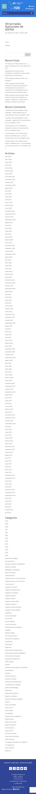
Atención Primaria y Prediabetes (15, 564)
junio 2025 (8, 194)
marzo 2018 (8, 438)
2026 (6, 555)
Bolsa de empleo (10, 573)
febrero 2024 (9, 240)
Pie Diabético (9, 713)
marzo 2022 (8, 306)
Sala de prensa (9, 728)
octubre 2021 (9, 320)
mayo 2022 (8, 300)
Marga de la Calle (13, 33)
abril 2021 (8, 337)
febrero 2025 (9, 205)
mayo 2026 (8, 162)
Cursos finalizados (10, 616)
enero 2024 (8, 243)
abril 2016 (8, 487)
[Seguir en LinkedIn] (18, 768)
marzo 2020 (8, 375)
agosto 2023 (8, 257)
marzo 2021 (8, 340)
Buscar (28, 54)
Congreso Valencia (10, 604)
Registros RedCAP (10, 725)
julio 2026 (8, 156)
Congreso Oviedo (10, 596)
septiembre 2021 (10, 323)
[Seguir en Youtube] (21, 768)
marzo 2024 (8, 237)
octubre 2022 (9, 286)
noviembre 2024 (10, 214)
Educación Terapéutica (12, 639)
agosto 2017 (8, 455)
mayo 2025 (8, 197)
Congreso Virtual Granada (13, 607)
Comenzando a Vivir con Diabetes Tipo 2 (17, 115)
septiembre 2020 (10, 357)
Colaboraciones (10, 575)
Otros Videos (9, 710)
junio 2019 (8, 398)
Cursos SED (8, 618)
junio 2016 (8, 481)
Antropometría (9, 561)
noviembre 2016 (10, 478)
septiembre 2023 (10, 254)
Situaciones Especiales (12, 736)
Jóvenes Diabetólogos (11, 687)
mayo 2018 (8, 432)
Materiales (8, 690)
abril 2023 (8, 268)
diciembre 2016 (10, 475)
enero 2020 (8, 380)
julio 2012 (8, 513)
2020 (6, 524)
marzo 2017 (8, 469)
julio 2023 (8, 260)
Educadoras (8, 641)
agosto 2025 (8, 188)
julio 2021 (8, 329)
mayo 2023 (8, 266)
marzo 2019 (8, 406)
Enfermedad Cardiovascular (13, 650)
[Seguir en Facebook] (10, 768)
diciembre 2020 (10, 349)
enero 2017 (8, 472)
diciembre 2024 (10, 211)
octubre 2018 (9, 421)
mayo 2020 (8, 369)
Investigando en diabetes (13, 685)
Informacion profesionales (13, 682)
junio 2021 (8, 332)
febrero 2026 (9, 171)
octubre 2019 (9, 389)
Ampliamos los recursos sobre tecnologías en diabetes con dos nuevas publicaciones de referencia (17, 73)
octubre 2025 (9, 182)
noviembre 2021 (10, 317)
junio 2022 (8, 297)
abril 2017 (8, 467)
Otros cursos (9, 707)
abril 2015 (8, 504)
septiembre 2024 (10, 220)
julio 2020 (8, 363)
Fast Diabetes (9, 670)
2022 (6, 535)
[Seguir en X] (14, 768)
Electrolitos (8, 644)
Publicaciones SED (10, 722)
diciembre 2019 (10, 383)
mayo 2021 (8, 334)
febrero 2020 (9, 377)
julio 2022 (8, 294)
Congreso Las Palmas (11, 593)
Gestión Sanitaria (10, 676)
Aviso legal (15, 763)
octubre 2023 (9, 251)
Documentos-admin (11, 636)
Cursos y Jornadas (10, 624)
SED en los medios (10, 733)
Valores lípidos (9, 748)
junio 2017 (8, 461)
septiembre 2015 (10, 495)
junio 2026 (8, 159)
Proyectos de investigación (13, 716)
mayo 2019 (8, 400)
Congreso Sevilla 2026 (12, 601)
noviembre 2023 (10, 248)
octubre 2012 (9, 510)
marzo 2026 (8, 168)
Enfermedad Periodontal (12, 656)
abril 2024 (8, 234)
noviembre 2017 (10, 449)
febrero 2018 (9, 441)
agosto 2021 (8, 326)
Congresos (8, 613)
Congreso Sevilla (10, 598)
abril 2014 (8, 507)
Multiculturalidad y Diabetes (14, 699)
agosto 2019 (8, 395)
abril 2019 (8, 403)
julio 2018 (8, 426)
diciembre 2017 (10, 446)
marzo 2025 (8, 202)
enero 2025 (8, 208)
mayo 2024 (8, 231)
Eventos (7, 664)
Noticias (7, 702)
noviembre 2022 (10, 283)
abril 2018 (8, 435)
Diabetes (8, 630)
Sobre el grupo (9, 739)
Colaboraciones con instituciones (15, 578)
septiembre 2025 (10, 185)
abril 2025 (8, 199)
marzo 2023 (8, 271)
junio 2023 (8, 263)
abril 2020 (8, 372)
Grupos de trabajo (10, 679)
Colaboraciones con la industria (15, 581)
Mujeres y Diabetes (11, 696)
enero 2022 (8, 311)
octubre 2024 (9, 217)
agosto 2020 (8, 360)
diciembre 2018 (10, 415)
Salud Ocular (9, 731)
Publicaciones (9, 719)
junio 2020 (8, 366)
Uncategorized (9, 745)
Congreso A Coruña (11, 587)
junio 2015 (8, 498)
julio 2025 (8, 191)
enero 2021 (8, 346)
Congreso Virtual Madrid (12, 610)
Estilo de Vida (9, 662)
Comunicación (9, 584)
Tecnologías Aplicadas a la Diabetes (16, 742)
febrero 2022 (9, 309)
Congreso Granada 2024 (12, 590)
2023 (6, 541)
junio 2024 (8, 228)
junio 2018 (8, 429)
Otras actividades (10, 705)
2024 (6, 547)
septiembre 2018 (10, 423)
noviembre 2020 (10, 352)
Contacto (7, 763)
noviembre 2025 (10, 179)
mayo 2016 (8, 484)
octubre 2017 (9, 452)
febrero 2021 (9, 343)
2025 (6, 552)
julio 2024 (8, 225)
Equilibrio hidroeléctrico (12, 659)
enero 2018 (8, 444)
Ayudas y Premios (10, 567)
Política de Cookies (26, 763)
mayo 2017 (8, 464)
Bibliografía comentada (12, 570)
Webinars (8, 751)
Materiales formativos (12, 693)
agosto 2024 (8, 222)
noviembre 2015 (10, 492)
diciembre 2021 (10, 314)
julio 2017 (8, 458)
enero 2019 (8, 412)
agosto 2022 (8, 291)
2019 (6, 521)
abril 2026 (8, 165)
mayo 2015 (8, 501)
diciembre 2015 (10, 489)
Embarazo (8, 647)
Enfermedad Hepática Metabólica (15, 653)
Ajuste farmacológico (11, 558)
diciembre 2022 (10, 280)
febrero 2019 (9, 409)
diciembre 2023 (10, 245)
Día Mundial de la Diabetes (13, 627)
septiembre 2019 (10, 392)
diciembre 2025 (10, 176)
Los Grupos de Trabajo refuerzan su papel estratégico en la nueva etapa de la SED (18, 66)
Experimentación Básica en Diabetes (16, 667)
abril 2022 (8, 303)
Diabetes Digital (10, 633)
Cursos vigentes (10, 621)
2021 (6, 529)
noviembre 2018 (10, 418)
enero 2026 (8, 174)
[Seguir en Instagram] (25, 768)
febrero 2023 (9, 274)
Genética (8, 673)
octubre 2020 (9, 355)
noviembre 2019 (10, 386)
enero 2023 (8, 277)
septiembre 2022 (10, 288)
